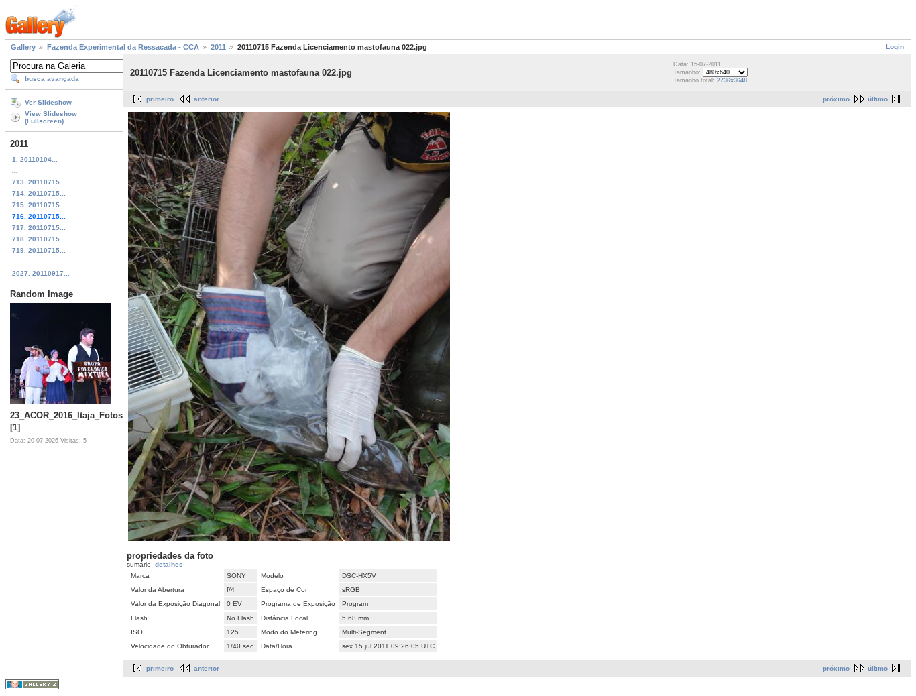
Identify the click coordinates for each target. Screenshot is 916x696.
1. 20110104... (35, 159)
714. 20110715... (39, 193)
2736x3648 (732, 80)
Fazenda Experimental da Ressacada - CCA (123, 47)
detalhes (169, 564)
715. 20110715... (39, 205)
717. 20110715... (39, 227)
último (878, 99)
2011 (218, 47)
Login (895, 46)
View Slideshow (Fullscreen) (51, 117)
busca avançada (52, 78)
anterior (206, 99)
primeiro (160, 99)
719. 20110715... (39, 250)
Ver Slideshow (48, 102)
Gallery (23, 47)
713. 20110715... (39, 182)
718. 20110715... (39, 239)
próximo (836, 99)
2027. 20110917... (41, 273)
